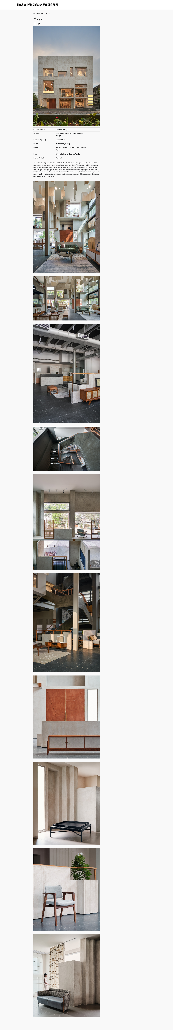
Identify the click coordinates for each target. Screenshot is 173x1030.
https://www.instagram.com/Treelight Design (69, 134)
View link (59, 158)
